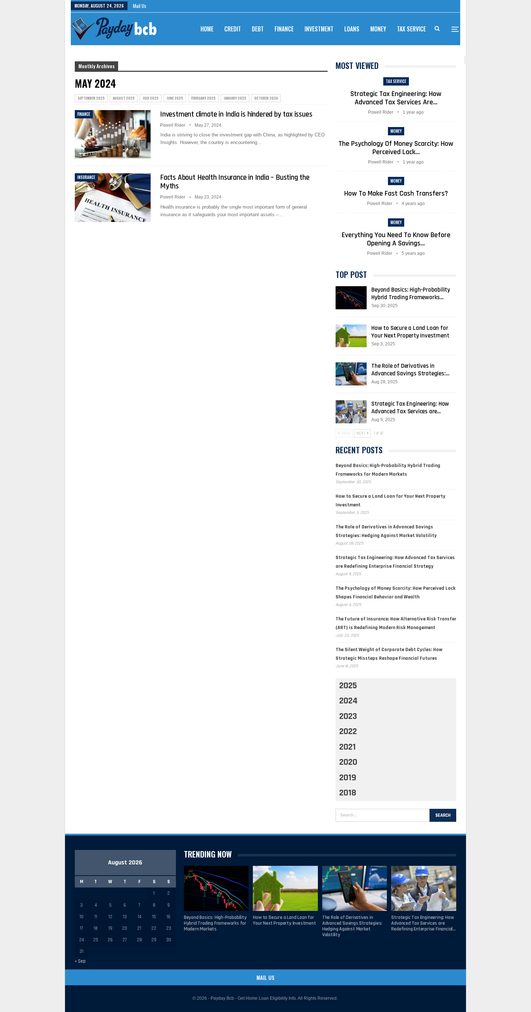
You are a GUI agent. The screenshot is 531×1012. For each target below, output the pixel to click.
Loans (351, 29)
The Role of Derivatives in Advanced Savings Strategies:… (410, 370)
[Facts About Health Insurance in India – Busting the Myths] (113, 197)
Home (206, 29)
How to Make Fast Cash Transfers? (396, 193)
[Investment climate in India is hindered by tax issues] (113, 134)
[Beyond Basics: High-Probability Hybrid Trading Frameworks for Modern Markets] (351, 297)
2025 (348, 686)
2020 (348, 762)
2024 (348, 701)
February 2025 (203, 98)
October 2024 (266, 98)
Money (378, 29)
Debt (258, 29)
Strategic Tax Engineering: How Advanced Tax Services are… (395, 98)
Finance (284, 29)
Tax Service (411, 29)
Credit (232, 29)
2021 (347, 747)
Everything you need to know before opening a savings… (396, 239)
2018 (347, 793)
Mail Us (139, 5)
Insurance (86, 177)
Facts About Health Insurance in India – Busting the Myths (235, 182)
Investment (319, 29)
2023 (348, 716)
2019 (347, 778)
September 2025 (91, 98)
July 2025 (151, 98)
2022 (348, 731)
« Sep (80, 961)
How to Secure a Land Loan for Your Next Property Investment (410, 332)
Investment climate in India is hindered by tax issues (236, 114)
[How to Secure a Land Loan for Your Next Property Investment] (351, 336)
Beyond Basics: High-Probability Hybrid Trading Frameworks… (410, 293)
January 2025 (235, 98)
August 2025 (124, 98)
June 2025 (175, 98)
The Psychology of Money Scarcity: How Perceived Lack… (395, 148)
